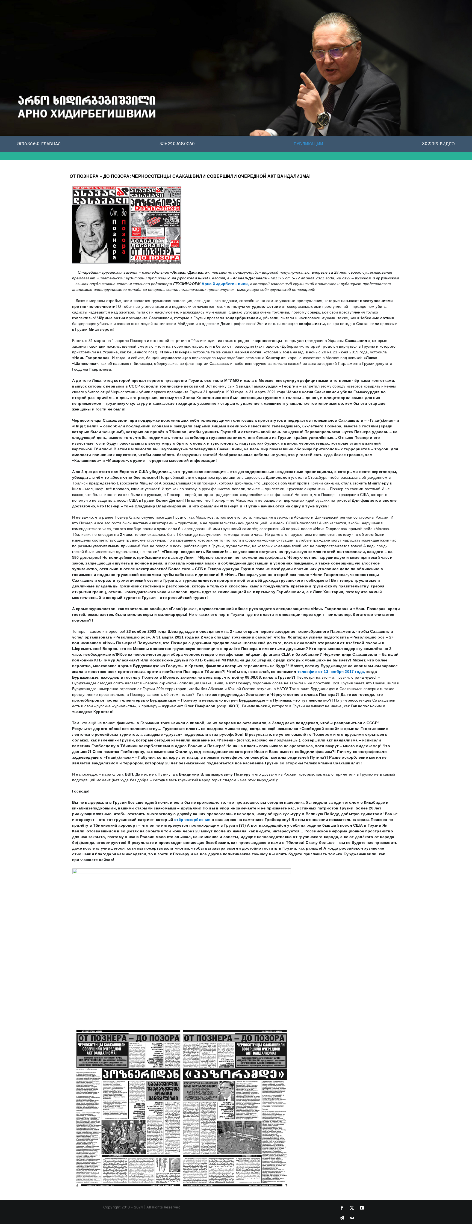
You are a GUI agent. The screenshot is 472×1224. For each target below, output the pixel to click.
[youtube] (362, 1208)
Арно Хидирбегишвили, (225, 284)
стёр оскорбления (192, 819)
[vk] (352, 1218)
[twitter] (352, 1208)
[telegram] (342, 1218)
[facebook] (342, 1208)
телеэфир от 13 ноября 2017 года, (331, 671)
